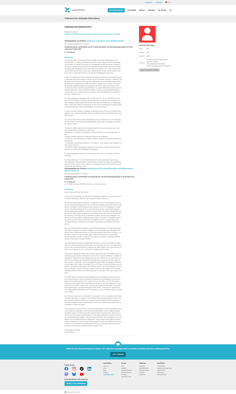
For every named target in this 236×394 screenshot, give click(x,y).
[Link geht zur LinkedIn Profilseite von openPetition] (89, 368)
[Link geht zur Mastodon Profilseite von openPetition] (66, 374)
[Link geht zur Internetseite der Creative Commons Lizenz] (66, 392)
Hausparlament (126, 372)
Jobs (104, 368)
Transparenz (161, 366)
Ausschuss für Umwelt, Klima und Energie (106, 34)
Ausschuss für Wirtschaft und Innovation (78, 34)
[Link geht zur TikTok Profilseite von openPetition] (82, 368)
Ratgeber (142, 366)
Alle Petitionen (144, 368)
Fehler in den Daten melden (149, 70)
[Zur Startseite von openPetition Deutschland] (75, 10)
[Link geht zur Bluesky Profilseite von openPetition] (74, 374)
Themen (142, 372)
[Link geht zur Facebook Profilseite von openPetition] (66, 368)
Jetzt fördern (118, 354)
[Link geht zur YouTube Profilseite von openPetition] (82, 374)
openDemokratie (126, 370)
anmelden (159, 2)
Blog (104, 370)
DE (168, 2)
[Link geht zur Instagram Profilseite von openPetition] (74, 368)
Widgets (123, 368)
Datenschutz (161, 370)
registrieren (148, 2)
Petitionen (131, 10)
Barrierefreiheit (162, 374)
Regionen (142, 374)
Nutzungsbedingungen (164, 368)
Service (142, 10)
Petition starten (116, 10)
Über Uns (151, 10)
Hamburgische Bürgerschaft (78, 27)
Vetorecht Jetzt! (126, 377)
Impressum (160, 372)
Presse (105, 372)
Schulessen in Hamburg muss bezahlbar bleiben (105, 41)
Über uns (106, 366)
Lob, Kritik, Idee (108, 374)
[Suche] (170, 10)
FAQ (122, 366)
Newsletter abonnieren (76, 383)
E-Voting (124, 374)
